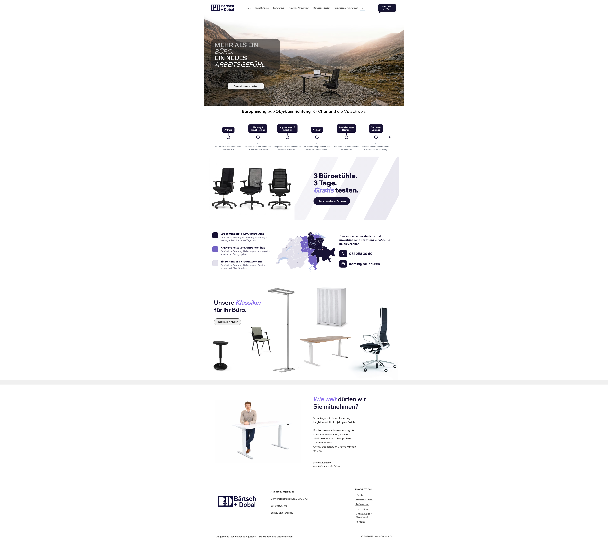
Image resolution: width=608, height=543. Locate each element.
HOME (359, 494)
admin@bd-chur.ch (281, 512)
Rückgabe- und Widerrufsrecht (276, 536)
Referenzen (362, 504)
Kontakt (360, 521)
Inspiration (361, 509)
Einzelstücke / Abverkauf (363, 515)
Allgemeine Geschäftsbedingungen (236, 536)
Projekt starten (364, 499)
